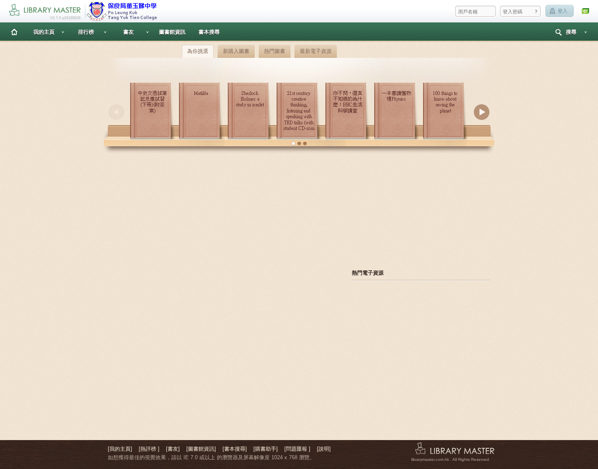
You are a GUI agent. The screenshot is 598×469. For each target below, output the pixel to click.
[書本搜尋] (235, 449)
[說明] (324, 449)
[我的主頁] (120, 449)
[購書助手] (265, 449)
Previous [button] (116, 112)
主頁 (14, 31)
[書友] (173, 449)
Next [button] (482, 112)
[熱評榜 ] (149, 449)
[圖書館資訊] (201, 449)
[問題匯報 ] (297, 449)
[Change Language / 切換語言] (586, 11)
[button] (293, 144)
